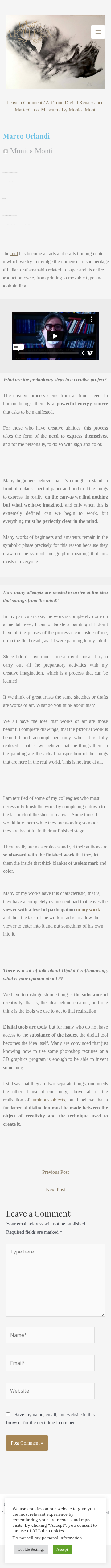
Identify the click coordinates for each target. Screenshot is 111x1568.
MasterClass (27, 109)
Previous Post (55, 1172)
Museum (49, 109)
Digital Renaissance (84, 102)
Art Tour (54, 102)
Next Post (55, 1189)
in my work (88, 909)
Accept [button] (62, 1549)
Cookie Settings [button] (31, 1549)
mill (14, 253)
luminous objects (48, 1099)
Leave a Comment (24, 102)
